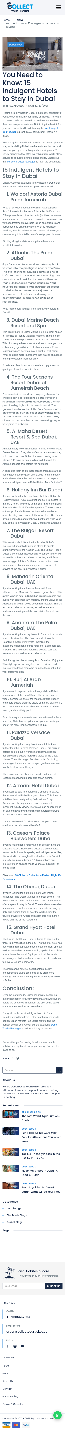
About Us (7, 1381)
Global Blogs (14, 1222)
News (20, 20)
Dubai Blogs (15, 44)
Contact (7, 1389)
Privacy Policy (10, 1396)
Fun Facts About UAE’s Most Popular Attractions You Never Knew (41, 1137)
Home (6, 20)
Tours (5, 1366)
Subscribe (53, 1286)
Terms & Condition (13, 1404)
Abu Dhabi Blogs (31, 1112)
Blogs (5, 1373)
